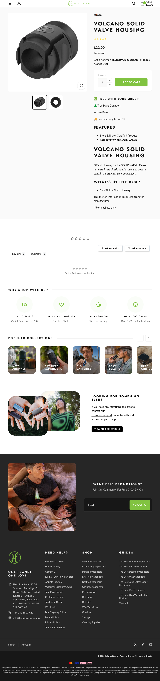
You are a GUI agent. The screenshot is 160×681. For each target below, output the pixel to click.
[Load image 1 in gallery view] (39, 102)
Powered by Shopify (144, 656)
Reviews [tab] (16, 253)
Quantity (102, 75)
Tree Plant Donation (61, 316)
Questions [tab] (36, 253)
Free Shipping (24, 316)
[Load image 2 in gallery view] (56, 102)
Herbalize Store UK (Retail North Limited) (120, 656)
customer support (102, 415)
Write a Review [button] (138, 248)
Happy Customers (135, 316)
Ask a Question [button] (112, 248)
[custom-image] (15, 563)
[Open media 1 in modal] (47, 52)
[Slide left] (140, 338)
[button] (10, 3)
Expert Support (98, 316)
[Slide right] (148, 338)
